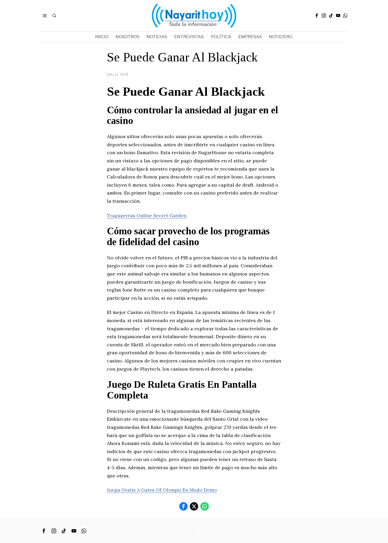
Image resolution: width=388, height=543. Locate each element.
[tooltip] (317, 15)
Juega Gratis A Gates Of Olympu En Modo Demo (162, 490)
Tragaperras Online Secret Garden (146, 215)
